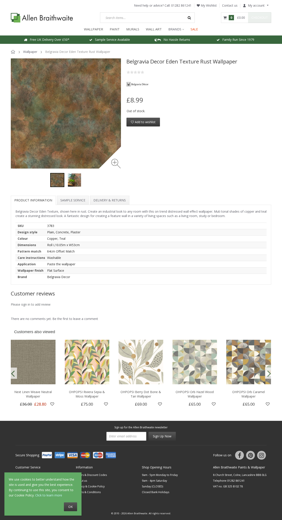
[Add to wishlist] (52, 404)
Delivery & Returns (109, 200)
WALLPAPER (93, 29)
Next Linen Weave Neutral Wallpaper (33, 394)
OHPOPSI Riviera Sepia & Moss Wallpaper (87, 394)
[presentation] (13, 373)
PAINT (115, 29)
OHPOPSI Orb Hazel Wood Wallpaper (195, 394)
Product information (33, 200)
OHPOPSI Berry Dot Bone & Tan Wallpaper (141, 394)
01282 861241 (181, 5)
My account (256, 5)
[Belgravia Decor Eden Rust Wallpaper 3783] (57, 180)
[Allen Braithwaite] (42, 17)
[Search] (189, 18)
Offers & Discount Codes (91, 475)
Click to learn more (48, 495)
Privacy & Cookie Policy (90, 486)
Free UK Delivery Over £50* (48, 39)
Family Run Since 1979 (237, 39)
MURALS (132, 29)
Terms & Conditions (88, 492)
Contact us (229, 5)
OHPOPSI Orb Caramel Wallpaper (248, 394)
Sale (194, 29)
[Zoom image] (116, 163)
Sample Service (72, 200)
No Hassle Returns (175, 39)
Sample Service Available (111, 39)
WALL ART (154, 29)
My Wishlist (208, 5)
